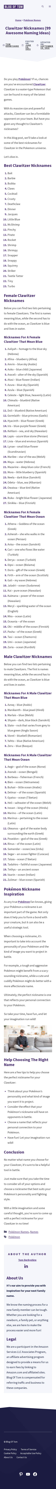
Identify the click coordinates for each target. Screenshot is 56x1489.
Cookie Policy (10, 1453)
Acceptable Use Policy (30, 1453)
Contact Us (22, 1457)
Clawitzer (39, 84)
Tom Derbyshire (12, 45)
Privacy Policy (10, 1449)
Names (34, 1232)
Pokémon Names (32, 20)
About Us (8, 1457)
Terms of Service (28, 1449)
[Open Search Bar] (42, 6)
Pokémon (24, 79)
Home (18, 20)
